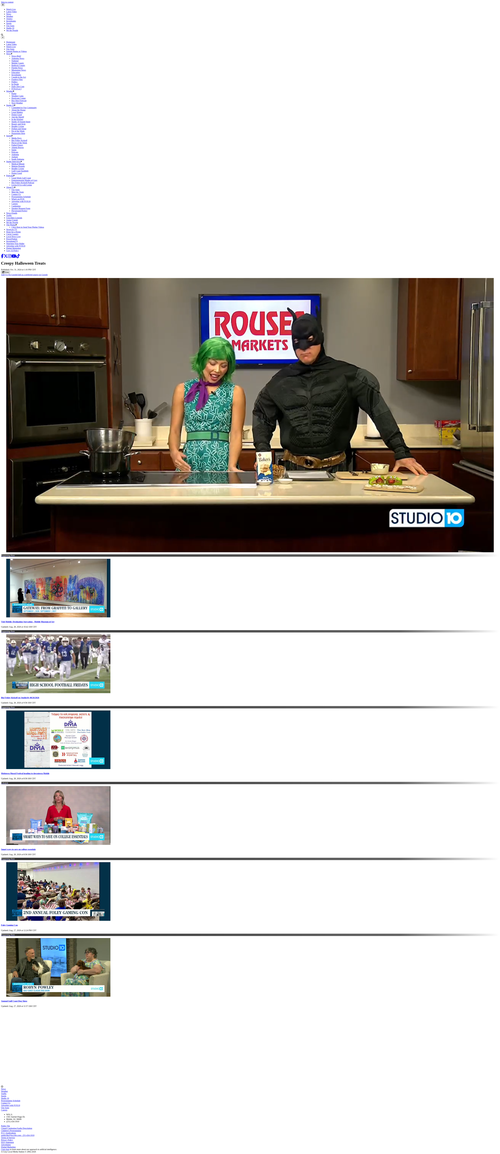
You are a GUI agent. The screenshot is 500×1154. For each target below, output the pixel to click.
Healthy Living (17, 126)
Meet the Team (17, 192)
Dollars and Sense (18, 129)
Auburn (14, 157)
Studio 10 (10, 28)
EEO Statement (7, 1142)
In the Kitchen (17, 119)
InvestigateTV (12, 241)
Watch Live (11, 9)
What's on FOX (17, 199)
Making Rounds (18, 166)
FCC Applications (8, 1133)
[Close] (2, 37)
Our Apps (10, 26)
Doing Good (16, 115)
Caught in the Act (18, 77)
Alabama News (17, 58)
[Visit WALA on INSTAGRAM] (9, 257)
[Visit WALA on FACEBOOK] (2, 257)
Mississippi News (18, 70)
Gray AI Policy (12, 250)
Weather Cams (17, 96)
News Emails (11, 213)
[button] (11, 54)
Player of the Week (19, 143)
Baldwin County (18, 65)
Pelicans (14, 152)
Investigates (11, 21)
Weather (9, 16)
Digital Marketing (13, 248)
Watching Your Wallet (15, 243)
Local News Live (13, 236)
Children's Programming (11, 1131)
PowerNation (11, 239)
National (14, 61)
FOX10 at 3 (16, 89)
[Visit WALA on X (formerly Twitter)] (6, 257)
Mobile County (17, 63)
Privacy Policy (7, 1140)
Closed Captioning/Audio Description (16, 1128)
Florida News (17, 68)
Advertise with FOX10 (20, 201)
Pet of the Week (17, 131)
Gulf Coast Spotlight (19, 171)
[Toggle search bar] (2, 35)
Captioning (16, 206)
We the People (12, 30)
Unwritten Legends (14, 218)
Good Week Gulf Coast (21, 178)
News (8, 14)
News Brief (16, 56)
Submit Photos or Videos (16, 51)
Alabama (15, 154)
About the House (18, 110)
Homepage (10, 42)
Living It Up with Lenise (21, 185)
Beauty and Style (18, 124)
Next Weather (17, 103)
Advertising (6, 1145)
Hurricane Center (18, 98)
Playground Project (19, 211)
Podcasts (9, 175)
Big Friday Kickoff (19, 140)
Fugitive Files (17, 79)
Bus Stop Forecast (18, 100)
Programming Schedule (21, 197)
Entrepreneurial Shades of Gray (24, 180)
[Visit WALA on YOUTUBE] (13, 257)
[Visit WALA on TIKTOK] (18, 257)
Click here (5, 1149)
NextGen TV (11, 229)
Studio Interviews (13, 161)
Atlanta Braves (17, 147)
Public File (5, 1126)
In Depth (15, 84)
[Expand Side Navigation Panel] (3, 4)
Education (15, 72)
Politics (14, 82)
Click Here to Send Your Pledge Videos (27, 227)
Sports (8, 23)
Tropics (9, 19)
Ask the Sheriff (17, 117)
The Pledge (11, 225)
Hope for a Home (13, 232)
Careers (14, 204)
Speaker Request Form (20, 208)
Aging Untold (12, 220)
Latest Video (11, 12)
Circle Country (12, 234)
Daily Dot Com (17, 86)
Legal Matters (17, 112)
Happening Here (18, 133)
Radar (13, 93)
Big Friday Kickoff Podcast (22, 183)
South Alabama (17, 159)
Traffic (9, 215)
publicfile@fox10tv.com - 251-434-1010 (17, 1135)
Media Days (16, 138)
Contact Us (16, 194)
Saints (13, 150)
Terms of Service (8, 1138)
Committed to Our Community (24, 108)
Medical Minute (17, 164)
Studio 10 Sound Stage (20, 122)
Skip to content (7, 2)
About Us (10, 187)
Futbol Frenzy (17, 145)
